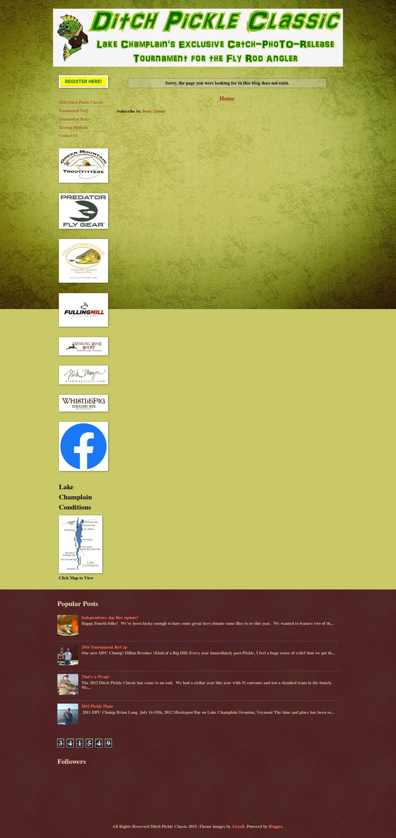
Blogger (275, 826)
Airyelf (238, 826)
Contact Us (68, 135)
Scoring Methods (73, 127)
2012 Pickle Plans (97, 706)
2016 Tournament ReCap (104, 647)
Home (227, 98)
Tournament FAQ (73, 110)
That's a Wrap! (95, 676)
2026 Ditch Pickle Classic (81, 102)
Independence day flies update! (109, 617)
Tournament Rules (74, 119)
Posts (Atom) (154, 111)
